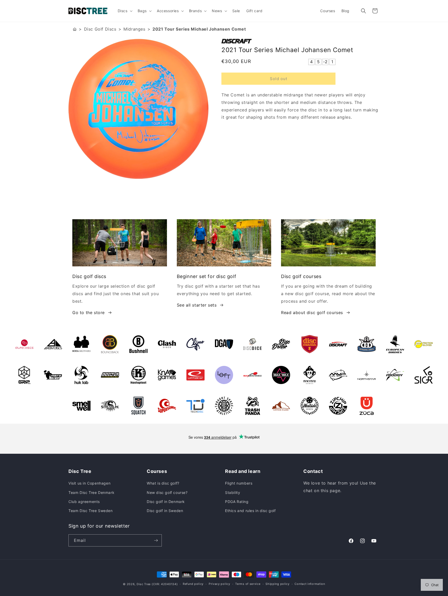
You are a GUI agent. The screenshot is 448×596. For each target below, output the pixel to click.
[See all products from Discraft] (300, 41)
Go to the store (88, 312)
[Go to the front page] (75, 29)
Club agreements (84, 501)
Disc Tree (144, 584)
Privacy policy (219, 584)
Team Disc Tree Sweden (90, 510)
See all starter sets (197, 305)
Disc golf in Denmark (166, 501)
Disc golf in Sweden (165, 510)
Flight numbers (238, 483)
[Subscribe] (156, 540)
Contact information (310, 584)
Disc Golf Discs (100, 29)
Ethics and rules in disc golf (250, 510)
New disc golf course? (167, 492)
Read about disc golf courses (312, 312)
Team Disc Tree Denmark (91, 492)
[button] (125, 10)
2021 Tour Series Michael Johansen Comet (199, 29)
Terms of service (247, 584)
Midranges (134, 29)
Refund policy (193, 584)
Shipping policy (277, 584)
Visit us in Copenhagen (89, 483)
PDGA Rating (237, 501)
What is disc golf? (163, 483)
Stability (232, 492)
